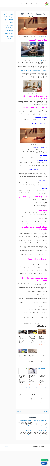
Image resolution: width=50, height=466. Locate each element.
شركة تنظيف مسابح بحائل (8, 33)
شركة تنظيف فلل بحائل (9, 25)
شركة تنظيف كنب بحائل (9, 28)
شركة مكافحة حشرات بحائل (8, 17)
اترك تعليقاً (30, 425)
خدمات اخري (16, 3)
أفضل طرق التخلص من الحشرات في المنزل (32, 376)
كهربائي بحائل (10, 38)
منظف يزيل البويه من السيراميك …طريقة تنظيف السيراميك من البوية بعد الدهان (25, 423)
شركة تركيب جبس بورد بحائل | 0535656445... (42, 357)
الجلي (21, 3)
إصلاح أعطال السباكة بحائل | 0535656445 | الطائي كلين (26, 433)
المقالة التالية (18, 411)
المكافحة (30, 3)
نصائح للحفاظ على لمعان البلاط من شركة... (22, 376)
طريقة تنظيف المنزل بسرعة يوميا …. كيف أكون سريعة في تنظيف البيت (40, 433)
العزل (26, 3)
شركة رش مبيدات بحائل (9, 27)
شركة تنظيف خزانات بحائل (8, 14)
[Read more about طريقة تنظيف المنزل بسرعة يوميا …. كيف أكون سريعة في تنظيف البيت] (42, 430)
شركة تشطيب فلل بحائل (9, 35)
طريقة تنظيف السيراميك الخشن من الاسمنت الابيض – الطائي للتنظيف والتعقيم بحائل (40, 424)
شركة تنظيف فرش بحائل (9, 19)
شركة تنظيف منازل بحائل (8, 16)
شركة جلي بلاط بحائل (9, 22)
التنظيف (35, 3)
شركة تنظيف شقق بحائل (9, 30)
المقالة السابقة (46, 411)
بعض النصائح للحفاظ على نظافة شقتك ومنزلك (42, 376)
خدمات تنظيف (26, 425)
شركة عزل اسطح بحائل (9, 20)
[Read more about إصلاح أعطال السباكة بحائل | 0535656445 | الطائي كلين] (29, 430)
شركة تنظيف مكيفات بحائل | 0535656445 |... (22, 396)
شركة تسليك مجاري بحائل (8, 31)
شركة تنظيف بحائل (10, 36)
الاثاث (41, 60)
